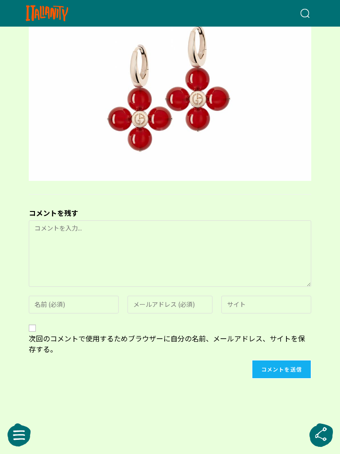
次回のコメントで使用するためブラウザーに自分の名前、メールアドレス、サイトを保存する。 (167, 343)
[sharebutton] (320, 434)
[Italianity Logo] (61, 13)
